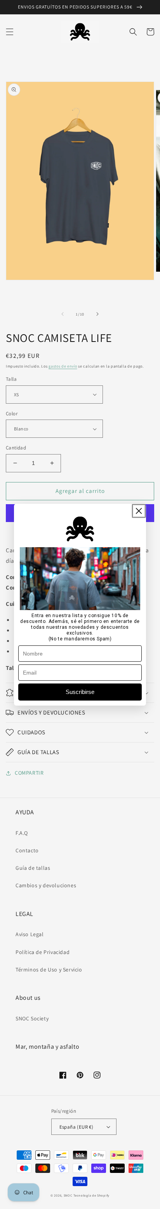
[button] (9, 31)
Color (11, 413)
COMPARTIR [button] (29, 772)
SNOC (68, 1195)
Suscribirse (80, 692)
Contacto (27, 850)
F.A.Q (22, 832)
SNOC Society (32, 1018)
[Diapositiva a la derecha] (97, 314)
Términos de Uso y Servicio (49, 969)
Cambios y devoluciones (46, 885)
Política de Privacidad (43, 952)
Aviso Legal (30, 934)
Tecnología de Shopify (91, 1195)
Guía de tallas (33, 867)
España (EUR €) (76, 1127)
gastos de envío (63, 366)
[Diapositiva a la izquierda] (62, 314)
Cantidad (16, 447)
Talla (11, 379)
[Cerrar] (139, 510)
